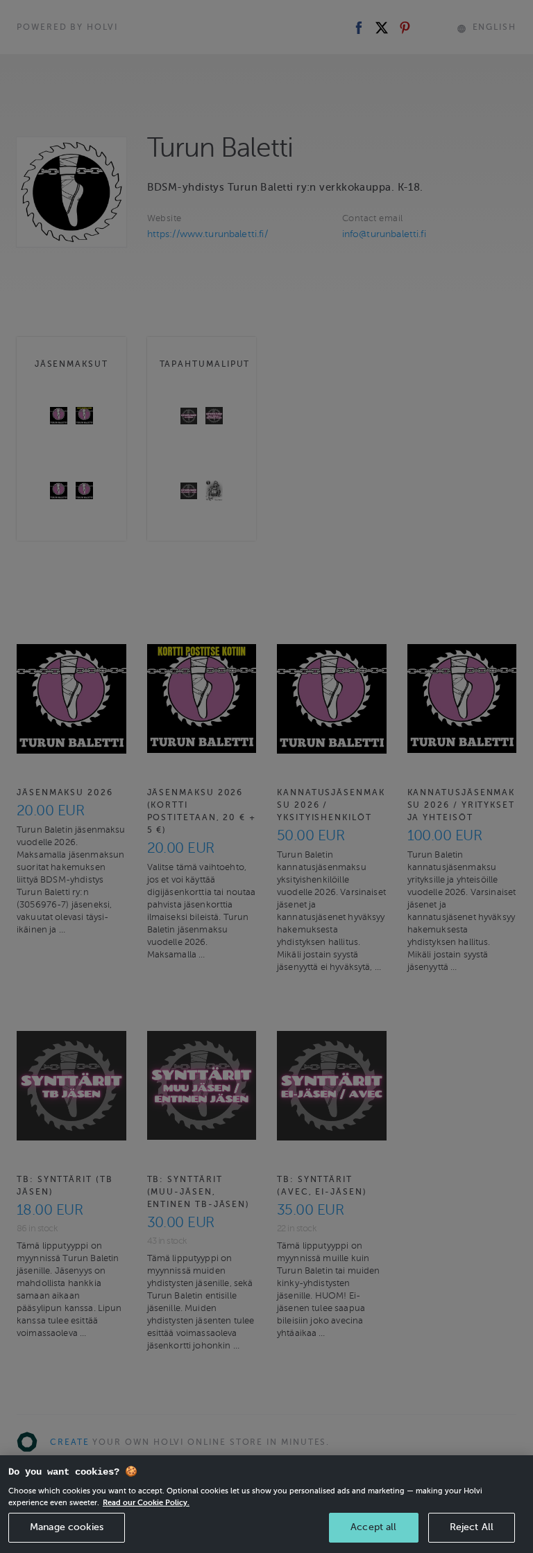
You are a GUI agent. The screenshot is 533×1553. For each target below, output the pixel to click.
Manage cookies (66, 1527)
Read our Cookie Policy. (146, 1502)
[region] (266, 1504)
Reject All (471, 1527)
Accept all (373, 1527)
